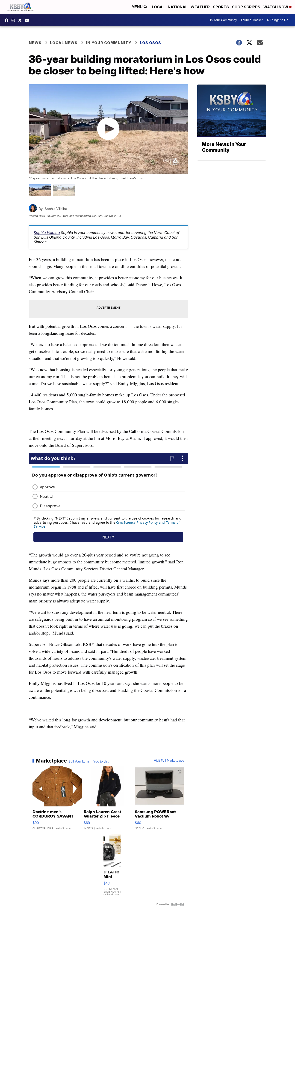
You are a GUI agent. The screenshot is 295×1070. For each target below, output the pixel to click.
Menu (138, 7)
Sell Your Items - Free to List (89, 761)
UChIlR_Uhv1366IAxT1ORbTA (28, 20)
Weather (200, 7)
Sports (221, 7)
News (35, 42)
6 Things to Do (277, 20)
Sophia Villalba (47, 232)
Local (158, 7)
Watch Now (276, 7)
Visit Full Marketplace (169, 760)
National (177, 7)
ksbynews (8, 20)
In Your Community (223, 20)
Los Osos (150, 42)
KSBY (21, 20)
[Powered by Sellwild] (177, 904)
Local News (63, 42)
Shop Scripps (246, 7)
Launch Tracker (252, 20)
